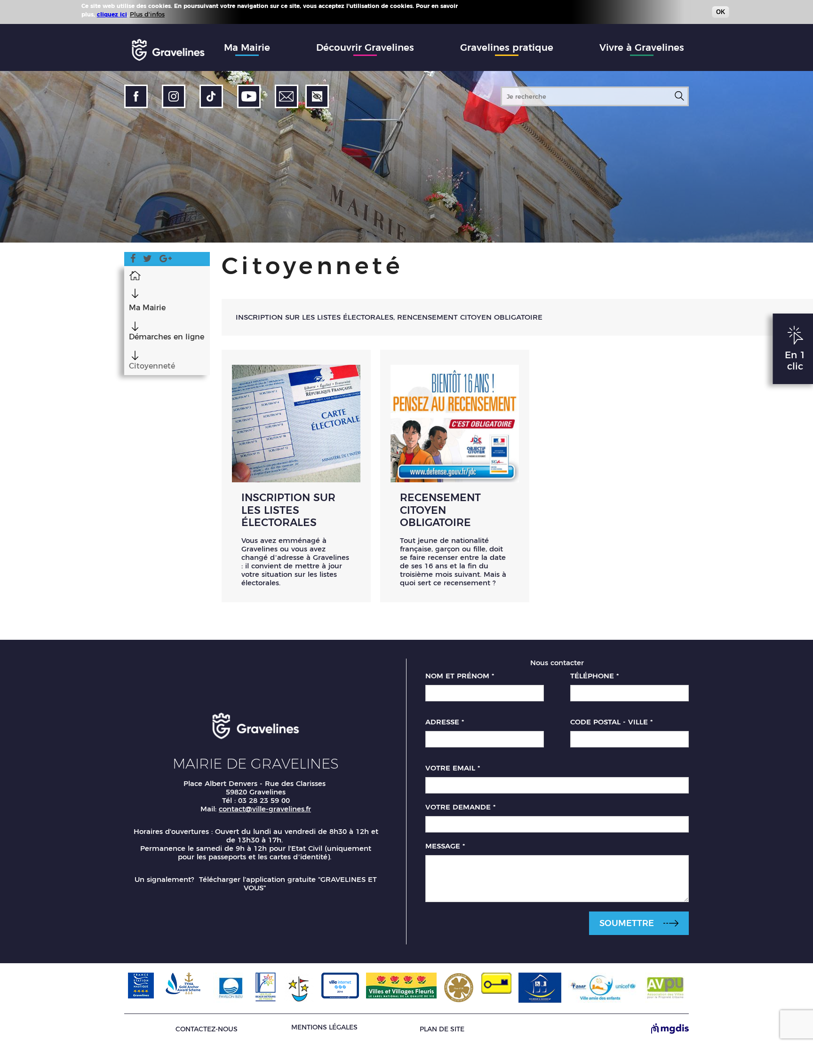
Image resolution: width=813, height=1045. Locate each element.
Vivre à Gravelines (641, 47)
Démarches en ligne (166, 337)
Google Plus (165, 260)
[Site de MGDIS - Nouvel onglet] (670, 1029)
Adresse (444, 722)
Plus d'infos (147, 14)
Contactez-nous (206, 1029)
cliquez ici (112, 14)
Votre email (452, 768)
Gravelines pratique (506, 47)
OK (720, 12)
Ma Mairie (247, 47)
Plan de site (442, 1029)
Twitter (147, 260)
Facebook (133, 260)
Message (445, 846)
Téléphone (594, 676)
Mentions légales (324, 1027)
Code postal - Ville (611, 722)
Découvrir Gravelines (365, 47)
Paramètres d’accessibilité (317, 96)
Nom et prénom (459, 676)
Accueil (135, 275)
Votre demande (460, 807)
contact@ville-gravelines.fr (265, 808)
